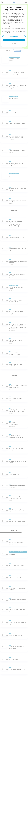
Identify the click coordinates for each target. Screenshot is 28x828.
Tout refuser (14, 43)
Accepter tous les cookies (14, 39)
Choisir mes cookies (14, 36)
